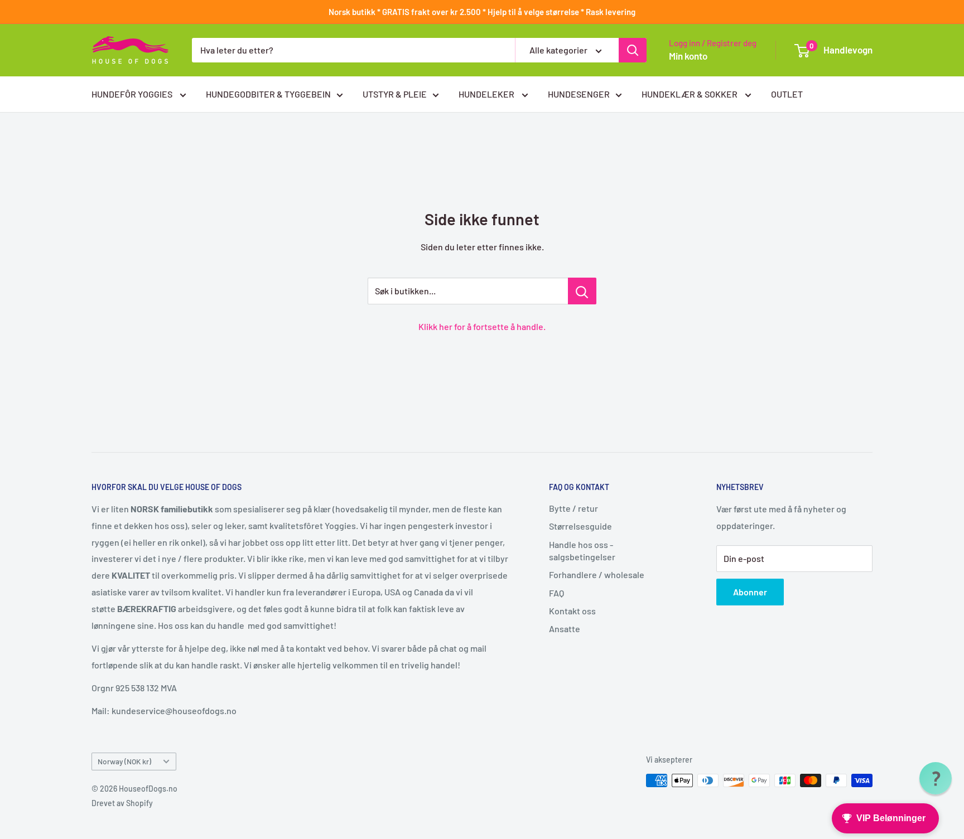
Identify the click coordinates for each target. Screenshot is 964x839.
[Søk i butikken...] (582, 291)
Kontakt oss (572, 610)
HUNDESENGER (579, 94)
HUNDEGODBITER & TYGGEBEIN (268, 94)
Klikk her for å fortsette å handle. (482, 326)
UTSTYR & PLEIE (395, 94)
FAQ (556, 593)
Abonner (750, 591)
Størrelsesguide (580, 526)
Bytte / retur (573, 508)
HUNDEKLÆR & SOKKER (690, 94)
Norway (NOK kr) (124, 761)
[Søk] (633, 50)
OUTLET (787, 94)
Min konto (688, 55)
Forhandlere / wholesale (596, 574)
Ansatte (564, 628)
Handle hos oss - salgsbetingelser (582, 550)
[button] (935, 778)
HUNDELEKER (487, 94)
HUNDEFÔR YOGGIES (132, 94)
